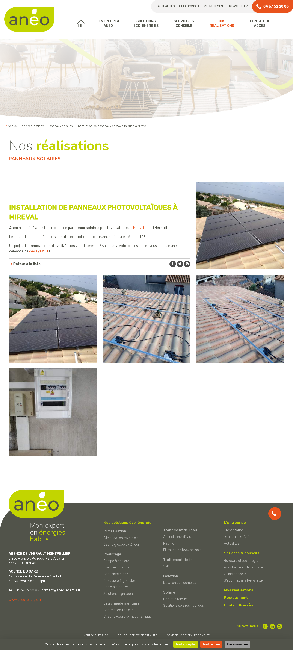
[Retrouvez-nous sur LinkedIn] (272, 626)
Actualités (166, 6)
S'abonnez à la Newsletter (244, 580)
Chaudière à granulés (119, 581)
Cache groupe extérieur (121, 544)
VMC (166, 566)
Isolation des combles (179, 583)
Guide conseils (235, 574)
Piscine (168, 543)
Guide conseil (189, 6)
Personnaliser (237, 644)
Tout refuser (211, 644)
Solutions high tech (118, 594)
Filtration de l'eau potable (182, 550)
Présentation (234, 530)
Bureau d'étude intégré (241, 561)
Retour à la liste (27, 264)
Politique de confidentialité (137, 635)
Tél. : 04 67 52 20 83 (24, 590)
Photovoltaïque (175, 599)
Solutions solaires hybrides (183, 605)
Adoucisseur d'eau (177, 537)
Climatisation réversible (121, 538)
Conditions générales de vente (188, 635)
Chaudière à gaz (115, 574)
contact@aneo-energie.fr (60, 590)
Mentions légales (96, 635)
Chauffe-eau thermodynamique (127, 616)
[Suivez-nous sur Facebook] (265, 626)
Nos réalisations (238, 590)
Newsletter (238, 6)
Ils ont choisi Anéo (237, 537)
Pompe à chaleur (116, 561)
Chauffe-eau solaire (118, 610)
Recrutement (214, 6)
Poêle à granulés (116, 587)
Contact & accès (238, 605)
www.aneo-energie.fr (25, 600)
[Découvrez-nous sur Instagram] (279, 626)
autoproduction (74, 237)
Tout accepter (185, 644)
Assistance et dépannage (243, 567)
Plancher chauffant (118, 567)
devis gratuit (38, 251)
